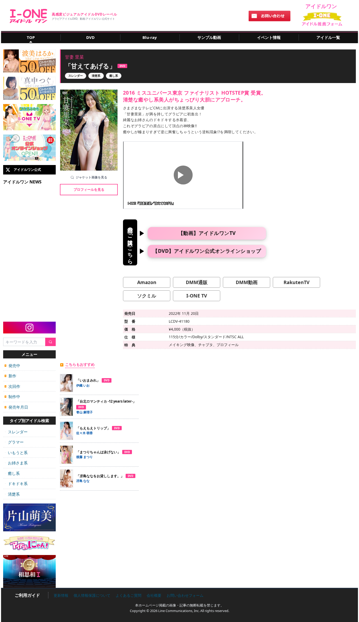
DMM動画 (247, 282)
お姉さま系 (16, 462)
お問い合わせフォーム (185, 595)
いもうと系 (16, 452)
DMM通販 (197, 282)
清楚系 (12, 494)
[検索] (50, 342)
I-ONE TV (196, 295)
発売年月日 (16, 407)
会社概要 (154, 595)
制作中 (12, 396)
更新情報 (61, 595)
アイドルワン (28, 16)
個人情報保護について (92, 595)
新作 (10, 375)
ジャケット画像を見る (91, 177)
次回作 (12, 386)
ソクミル (146, 295)
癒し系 (12, 473)
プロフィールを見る (89, 189)
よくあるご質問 (128, 595)
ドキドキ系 (16, 483)
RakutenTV (297, 282)
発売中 (12, 365)
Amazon (146, 282)
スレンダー (16, 431)
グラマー (14, 442)
